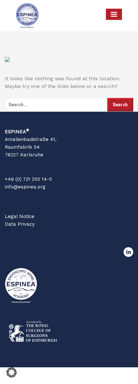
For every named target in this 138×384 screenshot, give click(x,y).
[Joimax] (73, 15)
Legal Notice (19, 216)
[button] (11, 372)
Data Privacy (20, 224)
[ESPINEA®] (27, 15)
